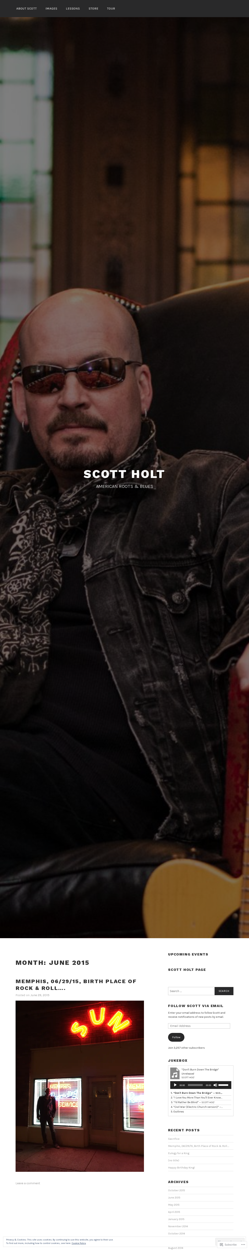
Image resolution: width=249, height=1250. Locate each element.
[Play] (175, 1085)
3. (193, 1102)
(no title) (173, 1160)
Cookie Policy (79, 1243)
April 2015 (174, 1212)
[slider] (223, 1084)
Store (93, 8)
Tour (111, 8)
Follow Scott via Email (196, 1006)
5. (177, 1111)
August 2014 (175, 1248)
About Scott (26, 8)
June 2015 (174, 1197)
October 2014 (176, 1233)
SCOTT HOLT (124, 474)
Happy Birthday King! (181, 1167)
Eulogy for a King (178, 1153)
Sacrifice (174, 1138)
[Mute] (215, 1085)
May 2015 (174, 1204)
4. (197, 1107)
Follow (176, 1037)
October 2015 (176, 1190)
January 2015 (176, 1219)
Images (51, 8)
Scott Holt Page (187, 970)
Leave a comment (28, 1183)
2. (197, 1097)
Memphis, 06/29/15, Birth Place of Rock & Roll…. (198, 1146)
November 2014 (178, 1226)
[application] (200, 1085)
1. (197, 1093)
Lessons (73, 8)
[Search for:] (200, 991)
